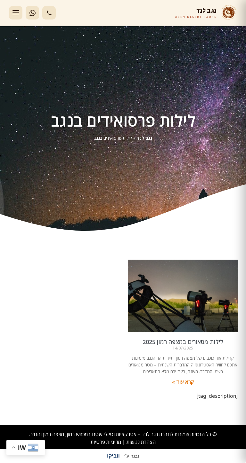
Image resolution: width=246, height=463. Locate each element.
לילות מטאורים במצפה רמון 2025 (183, 342)
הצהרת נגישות (141, 441)
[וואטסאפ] (32, 13)
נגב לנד (144, 138)
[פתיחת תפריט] (15, 13)
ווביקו (113, 456)
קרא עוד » (183, 382)
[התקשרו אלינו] (49, 13)
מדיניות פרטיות (106, 441)
